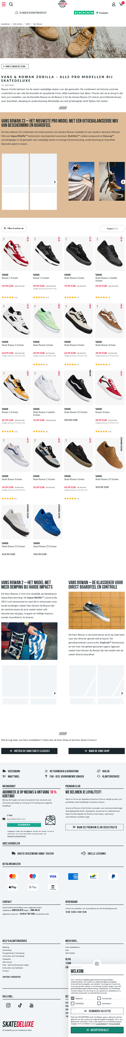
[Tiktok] (20, 1006)
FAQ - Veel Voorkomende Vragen (67, 776)
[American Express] (73, 877)
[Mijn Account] (113, 4)
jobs (67, 950)
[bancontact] (93, 877)
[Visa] (53, 877)
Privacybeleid (114, 1024)
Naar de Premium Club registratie (97, 827)
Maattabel (14, 776)
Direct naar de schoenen (17, 66)
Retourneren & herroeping (64, 771)
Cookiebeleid (101, 1024)
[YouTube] (31, 1006)
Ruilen (105, 771)
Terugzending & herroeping (13, 953)
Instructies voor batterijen (12, 968)
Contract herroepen (11, 977)
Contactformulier (42, 914)
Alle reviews (7, 962)
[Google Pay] (33, 888)
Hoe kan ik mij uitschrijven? (16, 836)
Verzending (14, 771)
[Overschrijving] (53, 888)
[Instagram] (8, 1006)
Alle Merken (70, 953)
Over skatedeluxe (72, 947)
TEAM (68, 963)
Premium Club (72, 786)
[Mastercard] (13, 877)
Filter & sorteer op (16, 228)
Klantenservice (111, 776)
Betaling (5, 947)
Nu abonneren (24, 825)
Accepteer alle (99, 1030)
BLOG (68, 959)
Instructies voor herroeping (13, 956)
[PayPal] (113, 877)
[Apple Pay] (13, 888)
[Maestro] (33, 877)
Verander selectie (99, 1011)
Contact (5, 971)
